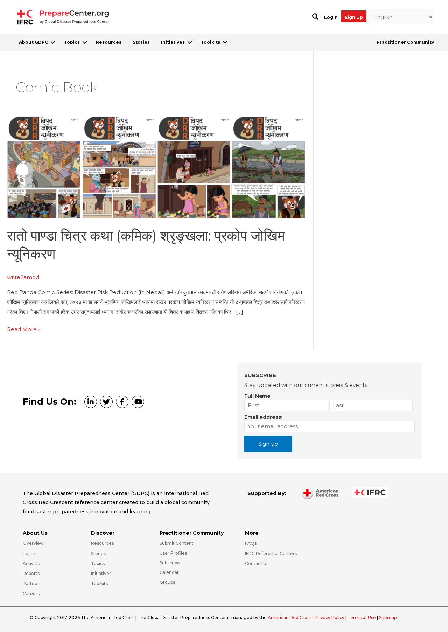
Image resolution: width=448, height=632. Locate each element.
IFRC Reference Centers (271, 553)
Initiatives (173, 42)
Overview (33, 543)
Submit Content (177, 543)
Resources (108, 42)
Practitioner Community (405, 42)
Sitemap (388, 617)
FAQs (251, 543)
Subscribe (170, 562)
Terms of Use (362, 617)
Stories (141, 42)
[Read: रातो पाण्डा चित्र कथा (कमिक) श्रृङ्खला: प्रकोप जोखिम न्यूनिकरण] (156, 166)
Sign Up (354, 17)
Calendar (169, 572)
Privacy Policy (330, 617)
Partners (32, 583)
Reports (31, 573)
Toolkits (210, 42)
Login (331, 17)
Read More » (24, 330)
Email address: (263, 417)
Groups (167, 582)
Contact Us (256, 563)
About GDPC (33, 42)
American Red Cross (290, 617)
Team (29, 553)
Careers (31, 593)
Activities (32, 563)
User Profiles (173, 553)
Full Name (257, 396)
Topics (72, 42)
